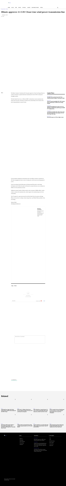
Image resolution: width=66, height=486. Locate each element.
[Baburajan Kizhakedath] (24, 244)
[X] (2, 100)
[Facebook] (2, 102)
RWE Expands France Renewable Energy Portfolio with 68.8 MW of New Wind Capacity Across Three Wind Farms (57, 425)
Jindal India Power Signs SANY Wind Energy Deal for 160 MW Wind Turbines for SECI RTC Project (8, 410)
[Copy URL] (2, 95)
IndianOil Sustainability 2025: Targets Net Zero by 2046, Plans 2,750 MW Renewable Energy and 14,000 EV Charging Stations (56, 107)
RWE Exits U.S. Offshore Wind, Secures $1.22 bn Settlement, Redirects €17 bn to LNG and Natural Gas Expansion (24, 410)
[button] (57, 7)
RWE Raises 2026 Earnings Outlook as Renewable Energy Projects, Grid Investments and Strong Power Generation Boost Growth (8, 426)
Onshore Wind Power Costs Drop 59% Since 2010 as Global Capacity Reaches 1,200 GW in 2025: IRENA (40, 425)
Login (44, 300)
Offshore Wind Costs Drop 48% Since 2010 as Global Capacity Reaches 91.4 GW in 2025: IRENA (24, 425)
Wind (2, 408)
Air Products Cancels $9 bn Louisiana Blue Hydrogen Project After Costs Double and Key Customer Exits (40, 450)
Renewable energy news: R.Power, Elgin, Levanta (55, 117)
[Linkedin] (2, 97)
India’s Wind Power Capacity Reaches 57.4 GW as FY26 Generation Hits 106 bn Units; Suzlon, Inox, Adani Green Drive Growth (40, 410)
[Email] (2, 104)
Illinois (15, 285)
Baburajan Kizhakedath (39, 209)
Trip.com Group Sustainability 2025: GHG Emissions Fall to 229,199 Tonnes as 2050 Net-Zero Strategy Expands (56, 102)
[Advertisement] (40, 3)
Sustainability (49, 100)
